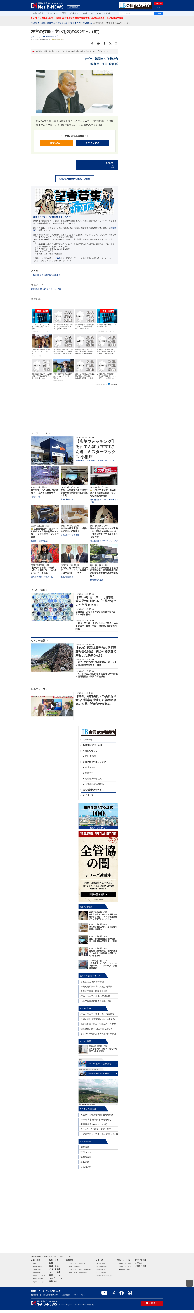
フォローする (50, 36)
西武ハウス (86, 1152)
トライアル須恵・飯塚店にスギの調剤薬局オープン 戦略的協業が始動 (104, 493)
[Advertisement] (74, 409)
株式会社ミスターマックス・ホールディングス (94, 460)
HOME (34, 23)
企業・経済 (38, 13)
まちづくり (35, 37)
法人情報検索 (73, 7)
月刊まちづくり (90, 751)
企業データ (90, 767)
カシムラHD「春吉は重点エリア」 (97, 1129)
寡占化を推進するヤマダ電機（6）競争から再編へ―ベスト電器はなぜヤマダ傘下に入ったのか (103, 916)
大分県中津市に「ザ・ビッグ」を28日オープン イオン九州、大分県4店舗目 (103, 965)
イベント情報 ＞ (39, 590)
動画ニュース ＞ (39, 689)
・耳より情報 (100, 1263)
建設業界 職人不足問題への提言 (46, 289)
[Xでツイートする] (110, 43)
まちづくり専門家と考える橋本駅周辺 (98, 1034)
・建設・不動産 (36, 1266)
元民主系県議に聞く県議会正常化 (96, 1001)
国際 (64, 13)
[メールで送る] (116, 43)
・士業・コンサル (37, 1279)
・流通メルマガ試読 (124, 1266)
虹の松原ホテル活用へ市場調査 (95, 996)
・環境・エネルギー (38, 1276)
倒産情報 (74, 13)
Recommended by (102, 384)
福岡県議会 (86, 1157)
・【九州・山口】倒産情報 (75, 1263)
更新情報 (53, 1281)
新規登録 (159, 3)
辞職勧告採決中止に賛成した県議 (96, 986)
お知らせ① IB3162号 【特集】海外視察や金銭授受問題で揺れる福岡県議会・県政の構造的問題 (78, 18)
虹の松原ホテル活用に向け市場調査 (97, 1014)
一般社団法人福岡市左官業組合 (46, 275)
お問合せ (139, 1263)
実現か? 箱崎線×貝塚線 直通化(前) (97, 1115)
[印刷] (98, 43)
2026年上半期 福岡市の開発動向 (96, 1119)
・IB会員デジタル (123, 1270)
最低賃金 (85, 1162)
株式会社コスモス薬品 (40, 541)
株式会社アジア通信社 (70, 535)
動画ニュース (54, 1275)
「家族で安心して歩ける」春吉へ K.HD (99, 1134)
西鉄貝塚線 (86, 1167)
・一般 (33, 1263)
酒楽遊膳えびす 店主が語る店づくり (98, 1029)
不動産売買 (90, 756)
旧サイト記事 (140, 1260)
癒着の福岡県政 (67, 499)
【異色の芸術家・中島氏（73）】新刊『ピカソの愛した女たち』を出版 (45, 570)
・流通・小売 (36, 1270)
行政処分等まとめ (93, 778)
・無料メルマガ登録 (124, 1263)
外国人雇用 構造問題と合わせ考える (98, 1019)
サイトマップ (80, 1295)
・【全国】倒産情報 (73, 1266)
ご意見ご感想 (140, 1266)
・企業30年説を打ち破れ (104, 1276)
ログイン (159, 7)
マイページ (88, 795)
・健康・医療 (36, 1273)
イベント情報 (103, 13)
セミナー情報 (54, 1272)
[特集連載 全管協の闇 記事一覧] (98, 866)
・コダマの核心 (101, 1273)
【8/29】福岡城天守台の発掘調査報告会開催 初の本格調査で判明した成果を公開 (95, 651)
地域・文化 (88, 13)
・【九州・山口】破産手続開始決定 (78, 1270)
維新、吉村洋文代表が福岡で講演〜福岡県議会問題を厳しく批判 (74, 493)
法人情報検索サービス (93, 789)
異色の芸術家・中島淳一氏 (42, 577)
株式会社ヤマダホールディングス (104, 541)
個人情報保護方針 (50, 1295)
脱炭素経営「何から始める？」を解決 (98, 1024)
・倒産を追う (100, 1270)
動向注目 (89, 773)
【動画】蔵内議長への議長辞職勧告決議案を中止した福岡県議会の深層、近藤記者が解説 (96, 700)
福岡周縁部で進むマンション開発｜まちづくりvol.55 (66, 23)
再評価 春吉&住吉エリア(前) (94, 1124)
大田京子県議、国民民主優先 (94, 991)
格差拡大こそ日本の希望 (92, 982)
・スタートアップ (37, 1282)
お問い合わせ (57, 143)
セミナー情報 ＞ (39, 640)
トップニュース (55, 1278)
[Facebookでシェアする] (104, 43)
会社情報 (34, 1295)
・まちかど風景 (101, 1266)
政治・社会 (53, 13)
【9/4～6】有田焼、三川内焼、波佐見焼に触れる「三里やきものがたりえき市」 (96, 601)
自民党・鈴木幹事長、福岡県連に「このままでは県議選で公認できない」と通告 (74, 570)
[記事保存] (92, 43)
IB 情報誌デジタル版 (92, 745)
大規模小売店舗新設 (94, 784)
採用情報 (66, 1295)
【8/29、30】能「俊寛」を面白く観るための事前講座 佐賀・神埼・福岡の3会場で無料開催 (96, 626)
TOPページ (88, 740)
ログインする (92, 143)
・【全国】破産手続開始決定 (76, 1273)
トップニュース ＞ (41, 433)
